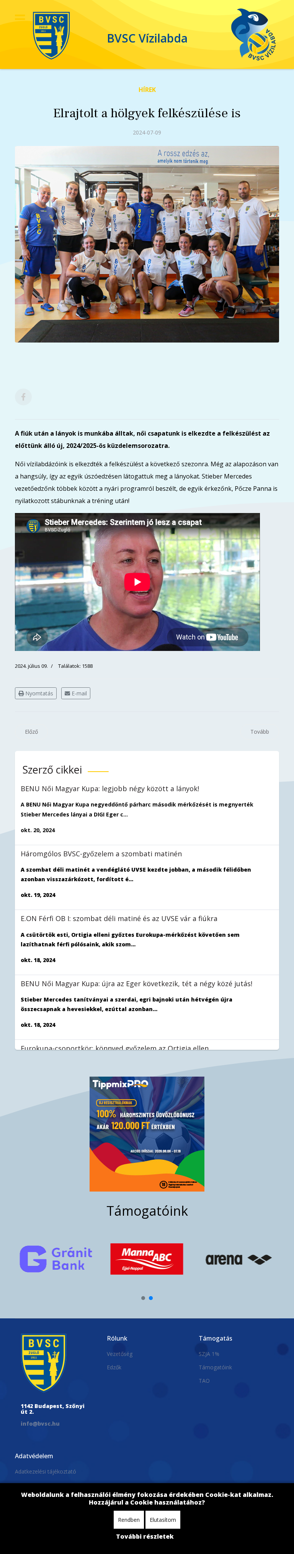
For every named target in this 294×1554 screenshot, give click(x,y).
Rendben (129, 1519)
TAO (204, 1380)
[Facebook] (23, 396)
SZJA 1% (209, 1353)
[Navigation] (20, 19)
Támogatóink (215, 1367)
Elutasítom (163, 1519)
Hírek (147, 89)
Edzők (114, 1367)
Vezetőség (119, 1353)
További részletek (145, 1536)
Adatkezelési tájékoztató (45, 1471)
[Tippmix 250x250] (147, 1134)
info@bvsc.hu (40, 1423)
